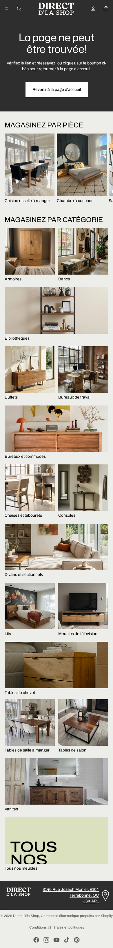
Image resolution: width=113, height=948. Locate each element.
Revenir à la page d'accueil (56, 89)
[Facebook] (36, 939)
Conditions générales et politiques (56, 927)
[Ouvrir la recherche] (19, 8)
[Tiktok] (66, 939)
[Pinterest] (76, 939)
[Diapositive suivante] (103, 168)
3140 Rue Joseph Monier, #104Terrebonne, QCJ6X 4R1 (71, 895)
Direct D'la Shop (26, 916)
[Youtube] (56, 939)
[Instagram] (46, 939)
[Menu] (6, 8)
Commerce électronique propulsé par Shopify (77, 916)
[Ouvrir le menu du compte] (93, 8)
